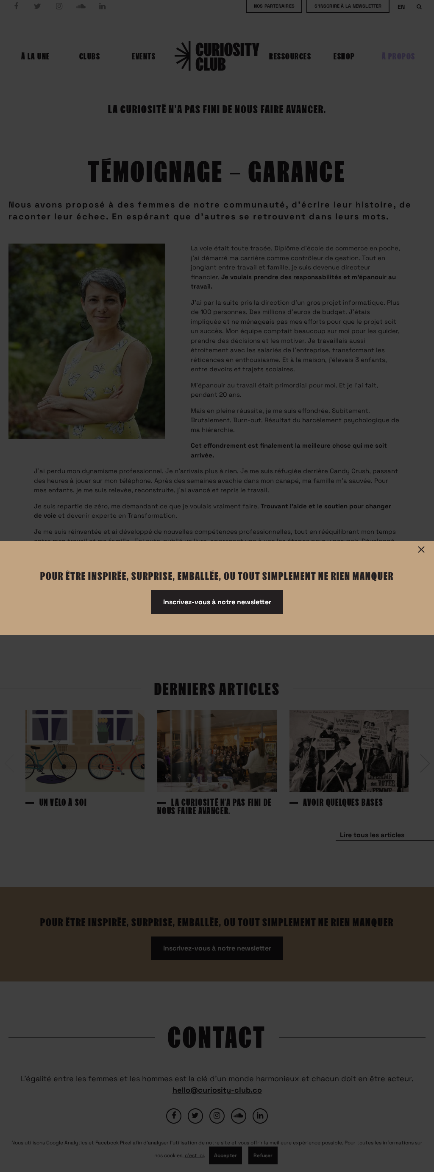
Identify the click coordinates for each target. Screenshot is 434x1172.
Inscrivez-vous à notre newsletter (217, 601)
